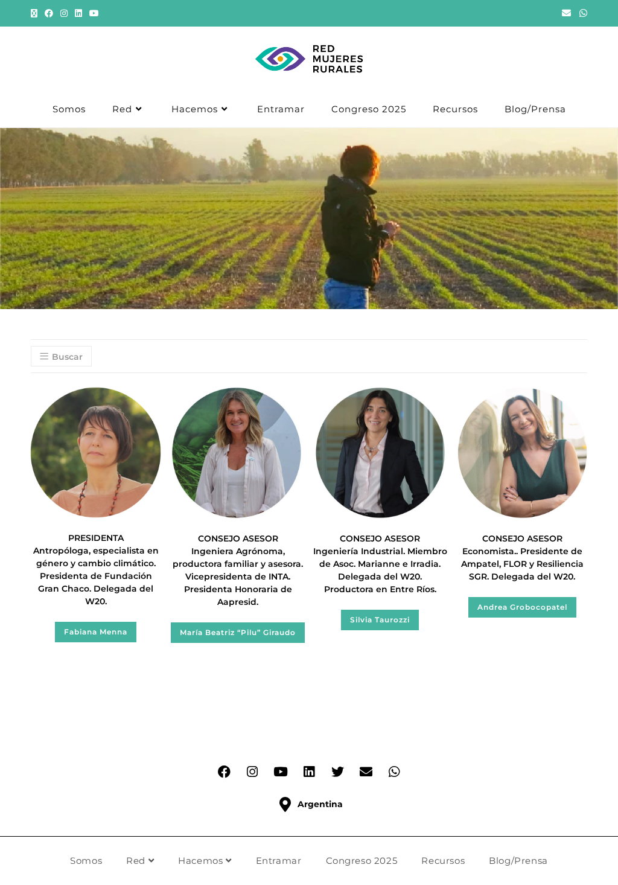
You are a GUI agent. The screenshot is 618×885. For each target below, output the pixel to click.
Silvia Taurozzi (380, 619)
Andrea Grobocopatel (522, 607)
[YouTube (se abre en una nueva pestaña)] (94, 13)
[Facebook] (224, 772)
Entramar (279, 860)
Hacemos (202, 860)
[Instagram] (252, 772)
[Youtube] (280, 772)
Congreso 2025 (362, 860)
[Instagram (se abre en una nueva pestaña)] (64, 13)
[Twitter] (337, 772)
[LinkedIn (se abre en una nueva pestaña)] (78, 13)
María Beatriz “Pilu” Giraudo (238, 632)
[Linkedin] (309, 772)
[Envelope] (365, 772)
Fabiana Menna (95, 631)
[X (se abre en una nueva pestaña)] (36, 13)
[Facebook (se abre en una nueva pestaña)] (49, 13)
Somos (86, 860)
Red (137, 860)
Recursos (443, 860)
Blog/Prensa (518, 860)
